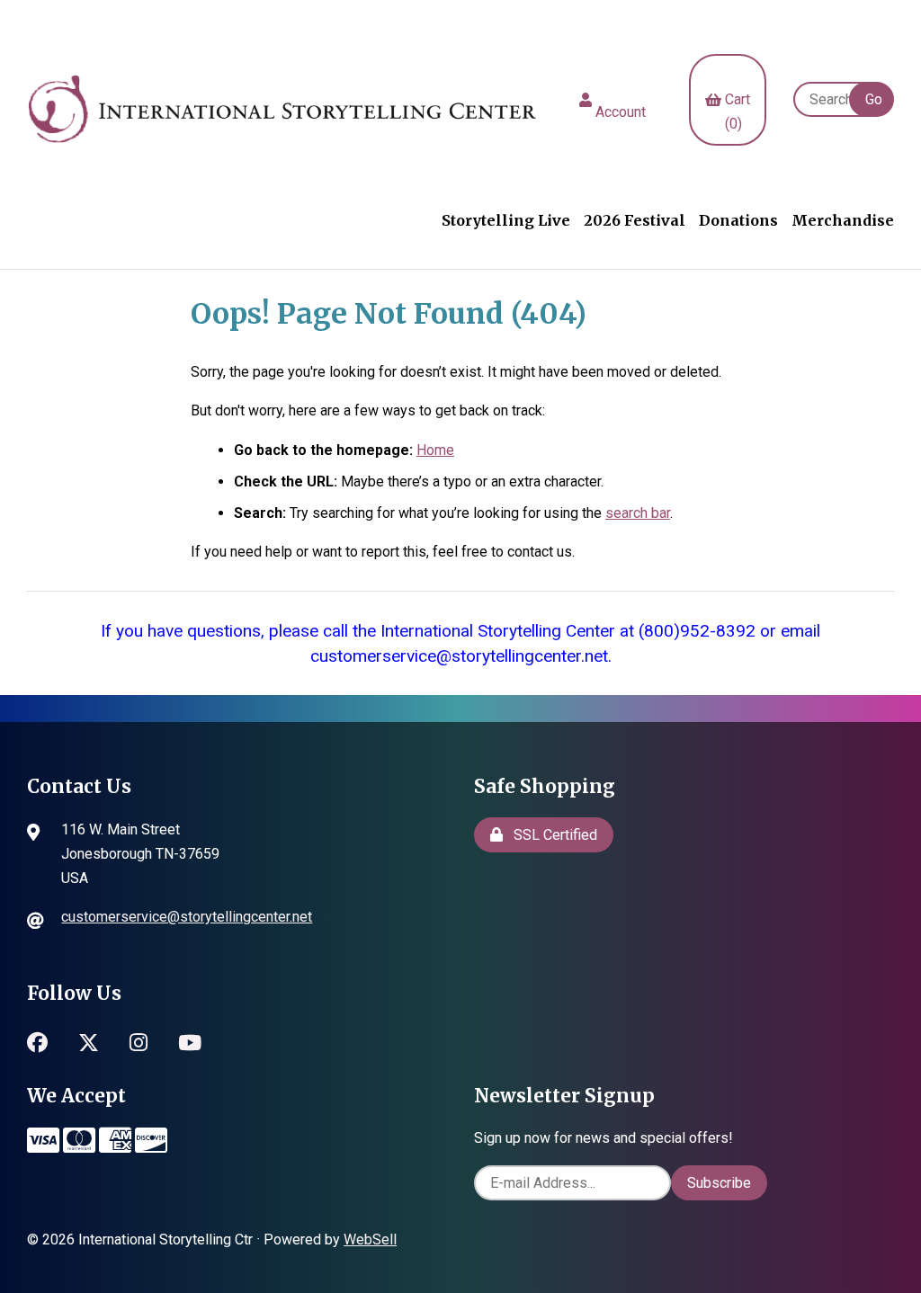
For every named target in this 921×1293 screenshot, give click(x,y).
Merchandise (842, 220)
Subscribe (719, 1182)
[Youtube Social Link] (189, 1040)
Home (435, 450)
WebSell (370, 1239)
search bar (637, 513)
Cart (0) (737, 99)
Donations (738, 220)
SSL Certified (551, 834)
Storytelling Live (506, 220)
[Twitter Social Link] (88, 1040)
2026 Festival (634, 220)
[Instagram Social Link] (139, 1040)
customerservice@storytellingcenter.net (186, 916)
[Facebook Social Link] (37, 1040)
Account (620, 99)
